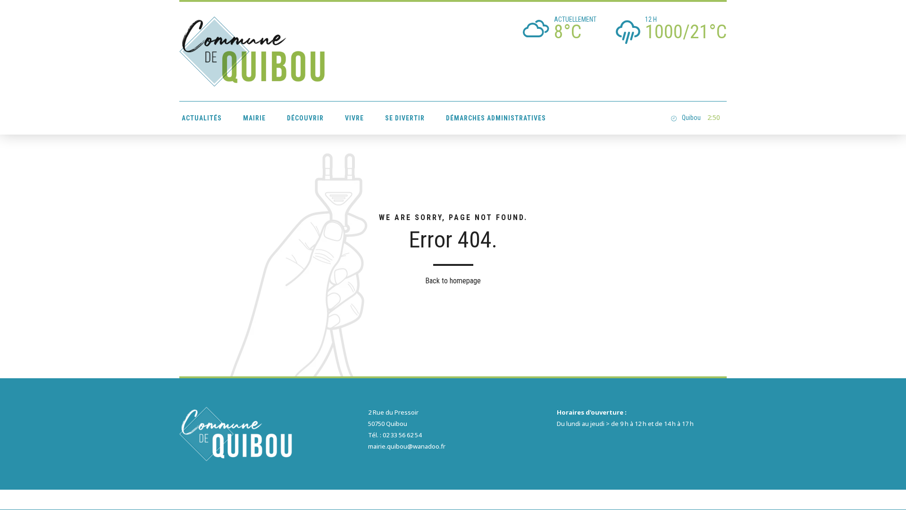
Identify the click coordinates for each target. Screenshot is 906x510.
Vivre (354, 118)
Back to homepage (453, 280)
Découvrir (305, 118)
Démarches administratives (496, 118)
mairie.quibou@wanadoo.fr (406, 446)
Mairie (254, 118)
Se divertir (405, 118)
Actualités (202, 118)
